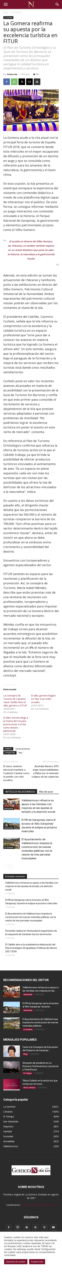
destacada (8, 808)
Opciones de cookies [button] (15, 1261)
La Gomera (16, 12)
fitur (20, 752)
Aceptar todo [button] (37, 1261)
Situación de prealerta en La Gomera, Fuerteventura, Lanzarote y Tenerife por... (40, 1066)
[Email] (29, 81)
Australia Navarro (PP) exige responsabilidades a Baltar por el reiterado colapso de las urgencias (45, 771)
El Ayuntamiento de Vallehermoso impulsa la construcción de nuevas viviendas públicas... (40, 1022)
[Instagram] (17, 1227)
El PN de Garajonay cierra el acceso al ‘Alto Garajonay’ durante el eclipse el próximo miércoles (31, 902)
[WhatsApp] (14, 81)
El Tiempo (27, 1073)
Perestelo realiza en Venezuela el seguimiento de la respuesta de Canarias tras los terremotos (31, 932)
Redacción (12, 74)
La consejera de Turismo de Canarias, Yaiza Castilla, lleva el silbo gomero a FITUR (15, 700)
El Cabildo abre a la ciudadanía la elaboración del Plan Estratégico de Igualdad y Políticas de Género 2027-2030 (31, 948)
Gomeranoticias (22, 748)
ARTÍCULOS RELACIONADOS (20, 791)
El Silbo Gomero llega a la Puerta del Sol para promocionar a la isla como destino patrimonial (15, 724)
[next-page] (11, 867)
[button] (5, 4)
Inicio (5, 12)
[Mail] (26, 1227)
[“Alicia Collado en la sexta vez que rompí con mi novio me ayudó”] (11, 1085)
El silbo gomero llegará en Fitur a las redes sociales (43, 699)
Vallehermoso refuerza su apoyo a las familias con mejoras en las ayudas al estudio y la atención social (31, 886)
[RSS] (35, 1227)
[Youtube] (53, 1227)
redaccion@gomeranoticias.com (38, 1204)
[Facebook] (6, 81)
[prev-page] (5, 867)
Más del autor (46, 791)
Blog (25, 1054)
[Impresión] (37, 81)
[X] (22, 81)
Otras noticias (29, 1087)
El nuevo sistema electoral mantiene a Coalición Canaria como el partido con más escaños (16, 773)
